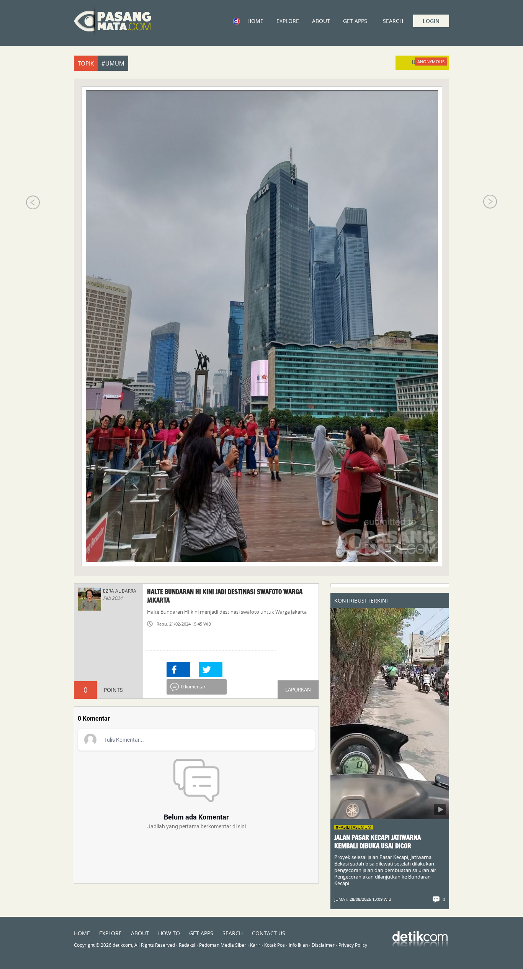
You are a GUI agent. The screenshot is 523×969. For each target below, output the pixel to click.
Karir (255, 945)
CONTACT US (268, 933)
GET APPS (355, 21)
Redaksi (187, 945)
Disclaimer (323, 945)
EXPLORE (287, 21)
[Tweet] (210, 669)
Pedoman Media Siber (222, 945)
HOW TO (169, 933)
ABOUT (321, 21)
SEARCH (232, 933)
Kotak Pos (274, 945)
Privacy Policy (352, 945)
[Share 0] (178, 669)
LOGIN (431, 21)
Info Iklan (298, 945)
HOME (255, 21)
